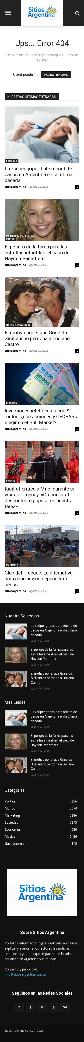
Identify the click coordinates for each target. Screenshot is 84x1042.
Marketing (12, 565)
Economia (12, 402)
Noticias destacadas (18, 324)
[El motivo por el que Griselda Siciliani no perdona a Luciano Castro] (42, 302)
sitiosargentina (15, 186)
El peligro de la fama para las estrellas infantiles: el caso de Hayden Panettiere (37, 252)
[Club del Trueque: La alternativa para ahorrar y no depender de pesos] (42, 546)
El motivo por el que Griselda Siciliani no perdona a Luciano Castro (37, 338)
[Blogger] (19, 1007)
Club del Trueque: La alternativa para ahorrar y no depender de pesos (39, 578)
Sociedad (11, 160)
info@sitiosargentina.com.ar (26, 974)
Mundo (10, 238)
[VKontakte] (65, 1007)
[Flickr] (41, 1007)
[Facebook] (30, 1007)
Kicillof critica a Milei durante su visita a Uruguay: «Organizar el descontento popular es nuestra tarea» (40, 497)
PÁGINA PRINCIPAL (56, 74)
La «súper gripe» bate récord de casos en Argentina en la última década (38, 174)
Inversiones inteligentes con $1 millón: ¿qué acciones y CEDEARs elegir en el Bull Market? (41, 416)
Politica (10, 481)
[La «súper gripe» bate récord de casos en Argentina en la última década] (42, 134)
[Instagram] (53, 1007)
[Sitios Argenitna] (42, 892)
